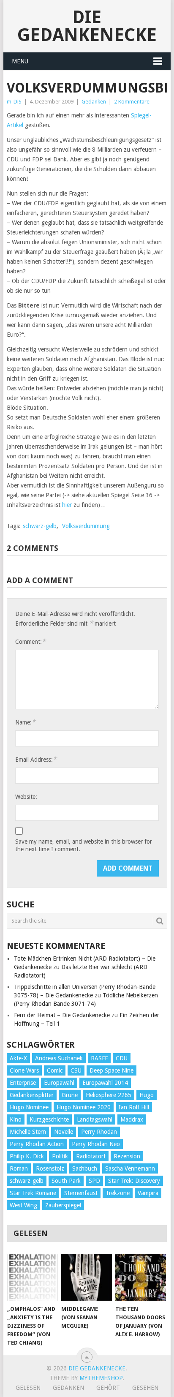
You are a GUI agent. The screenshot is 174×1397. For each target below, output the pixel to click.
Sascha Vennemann (130, 1168)
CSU (76, 1070)
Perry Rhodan (99, 1131)
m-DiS (14, 101)
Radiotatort (91, 1156)
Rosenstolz (50, 1168)
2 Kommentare (132, 101)
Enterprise (23, 1082)
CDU (122, 1058)
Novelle (63, 1131)
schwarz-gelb (40, 526)
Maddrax (131, 1119)
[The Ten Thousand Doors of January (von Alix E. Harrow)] (140, 1277)
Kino (16, 1119)
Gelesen (28, 1387)
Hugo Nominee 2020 (84, 1107)
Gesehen (145, 1387)
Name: (25, 722)
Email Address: (36, 759)
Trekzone (118, 1193)
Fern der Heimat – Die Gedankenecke (62, 1015)
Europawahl (59, 1082)
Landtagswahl (94, 1119)
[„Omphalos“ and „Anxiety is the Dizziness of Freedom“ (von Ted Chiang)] (32, 1277)
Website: (26, 796)
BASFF (99, 1058)
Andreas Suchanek (59, 1058)
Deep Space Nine (111, 1070)
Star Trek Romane (33, 1193)
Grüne (70, 1095)
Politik (60, 1156)
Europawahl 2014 (105, 1082)
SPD (94, 1180)
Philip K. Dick (27, 1156)
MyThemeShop (100, 1378)
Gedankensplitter (32, 1095)
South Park (66, 1180)
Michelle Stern (28, 1131)
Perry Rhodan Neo (96, 1144)
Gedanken (94, 101)
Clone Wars (24, 1070)
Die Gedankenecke (87, 26)
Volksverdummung (86, 526)
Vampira (148, 1193)
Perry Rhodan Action (37, 1144)
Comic (55, 1070)
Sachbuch (84, 1168)
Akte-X (18, 1058)
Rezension (127, 1156)
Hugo (146, 1095)
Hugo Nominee (29, 1107)
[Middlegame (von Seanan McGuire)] (86, 1277)
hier (67, 504)
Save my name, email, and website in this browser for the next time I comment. (83, 845)
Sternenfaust (81, 1193)
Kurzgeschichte (49, 1119)
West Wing (23, 1205)
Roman (19, 1168)
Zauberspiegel (63, 1205)
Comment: (30, 641)
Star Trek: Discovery (134, 1180)
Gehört (108, 1387)
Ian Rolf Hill (134, 1107)
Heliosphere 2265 (108, 1095)
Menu (20, 61)
